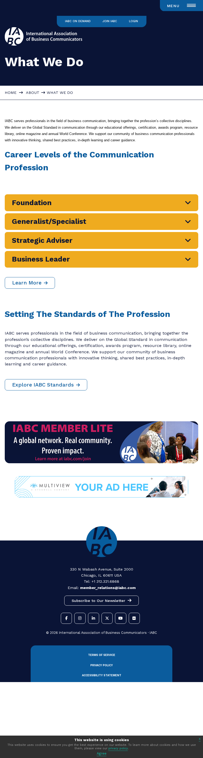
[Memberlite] (101, 461)
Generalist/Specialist (49, 221)
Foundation (32, 203)
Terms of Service (101, 655)
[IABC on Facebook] (66, 618)
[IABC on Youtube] (120, 618)
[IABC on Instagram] (79, 618)
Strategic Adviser (42, 240)
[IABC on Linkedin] (93, 618)
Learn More (26, 283)
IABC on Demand (78, 21)
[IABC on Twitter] (107, 618)
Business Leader (41, 259)
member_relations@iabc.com (108, 588)
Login (133, 21)
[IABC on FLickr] (134, 618)
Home (10, 92)
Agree (102, 753)
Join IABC (110, 21)
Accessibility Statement (101, 675)
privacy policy (118, 748)
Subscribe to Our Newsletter (98, 600)
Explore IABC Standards (43, 385)
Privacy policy (101, 665)
